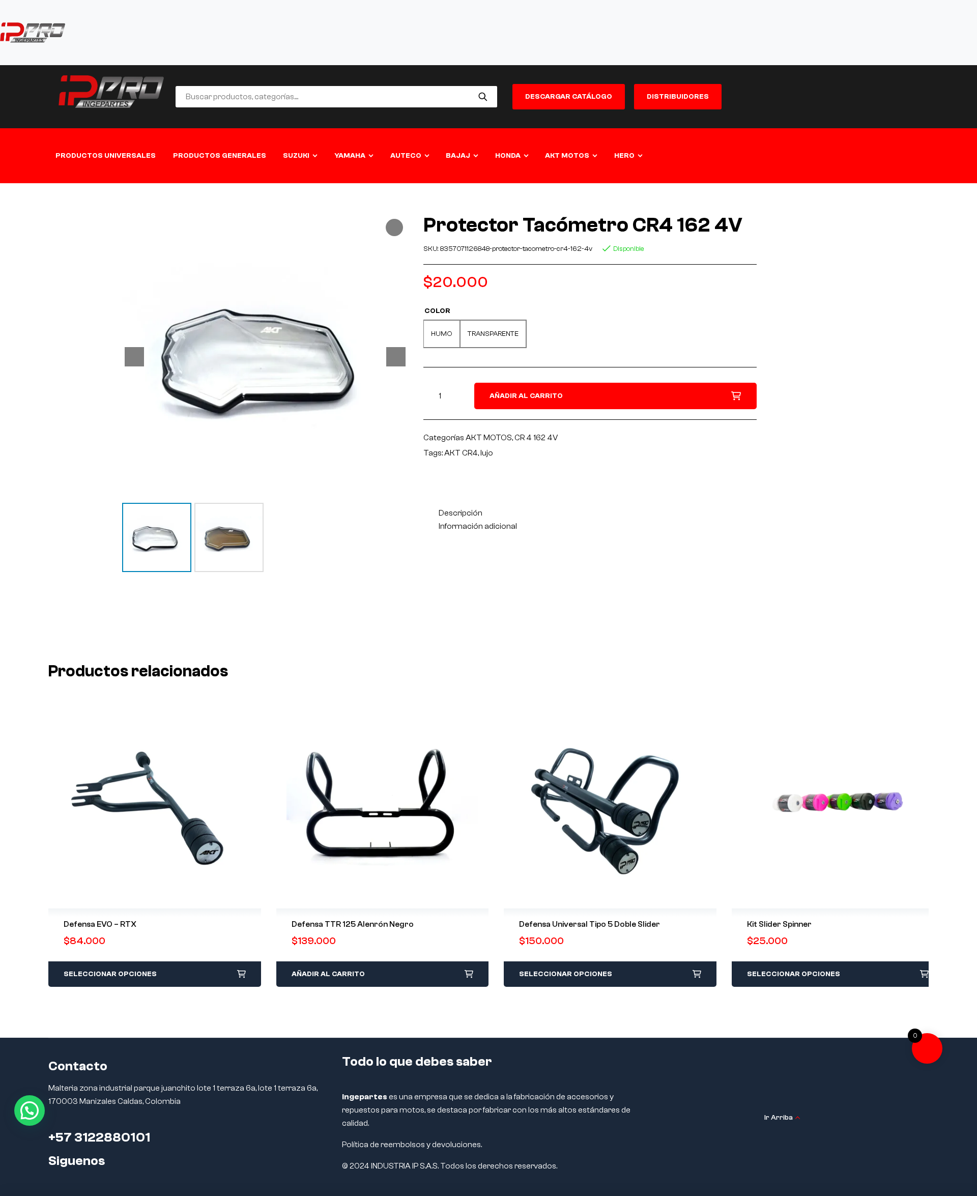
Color (437, 311)
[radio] (442, 334)
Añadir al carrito (526, 396)
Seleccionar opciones (110, 974)
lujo (486, 453)
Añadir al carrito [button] (328, 974)
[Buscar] (483, 96)
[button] (29, 1110)
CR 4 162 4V (536, 437)
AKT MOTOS (489, 437)
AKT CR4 (461, 453)
